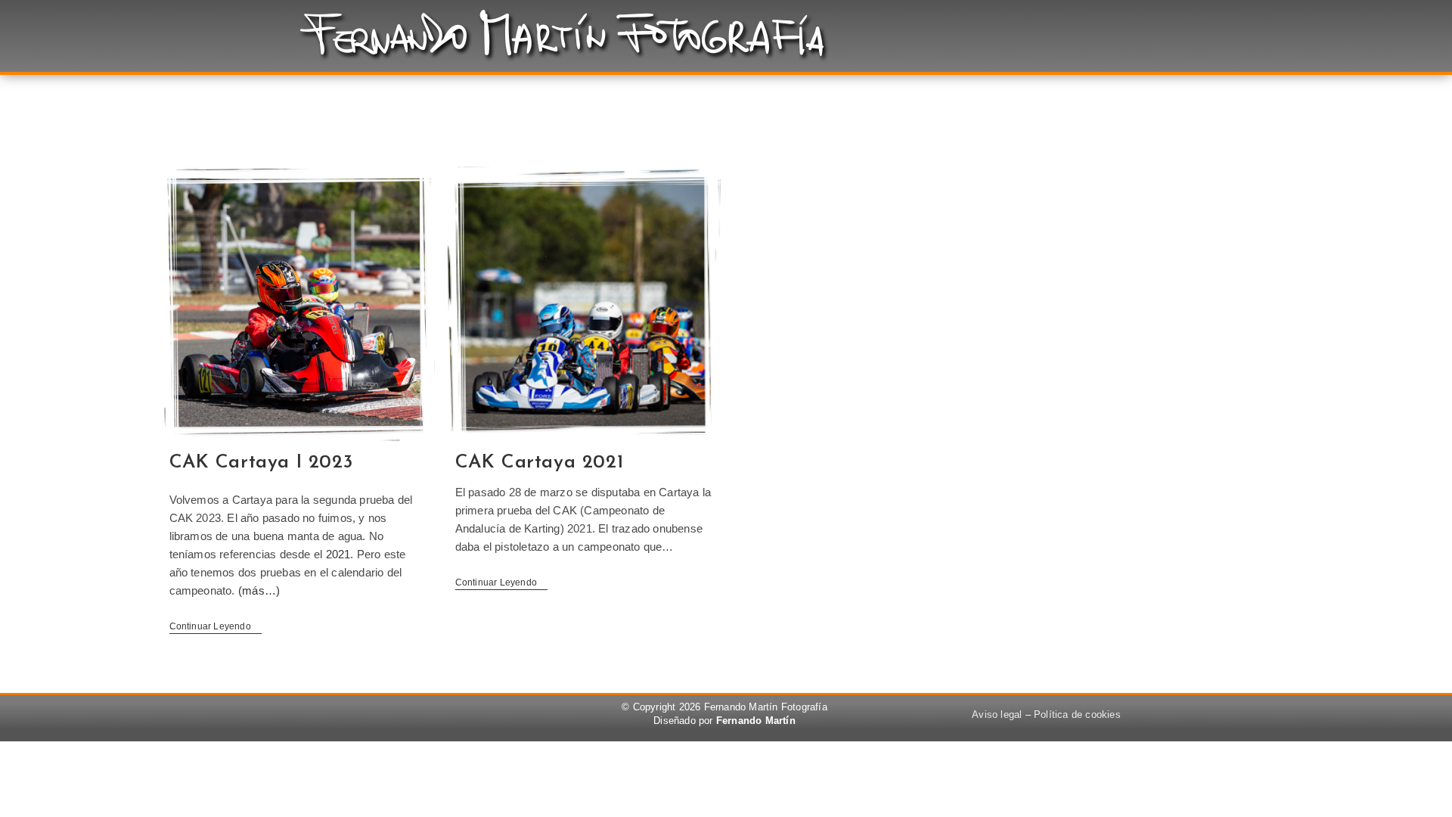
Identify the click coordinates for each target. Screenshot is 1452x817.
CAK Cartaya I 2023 (261, 462)
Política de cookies (1077, 714)
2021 (338, 554)
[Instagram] (444, 716)
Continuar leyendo (215, 626)
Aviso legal (997, 714)
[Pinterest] (403, 716)
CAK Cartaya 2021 (539, 462)
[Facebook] (361, 716)
